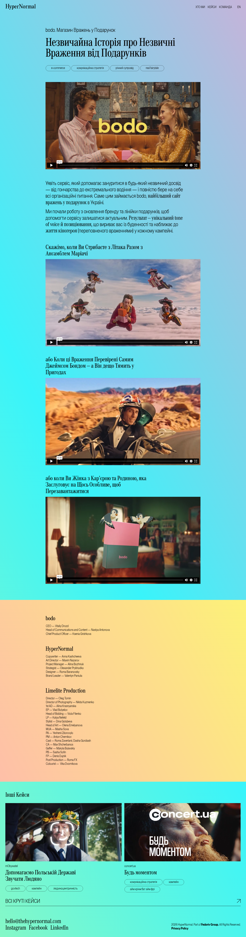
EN (239, 7)
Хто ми (200, 7)
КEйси (212, 7)
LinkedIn (59, 928)
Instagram (15, 928)
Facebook (38, 928)
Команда (225, 7)
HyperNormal (20, 7)
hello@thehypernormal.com (33, 922)
